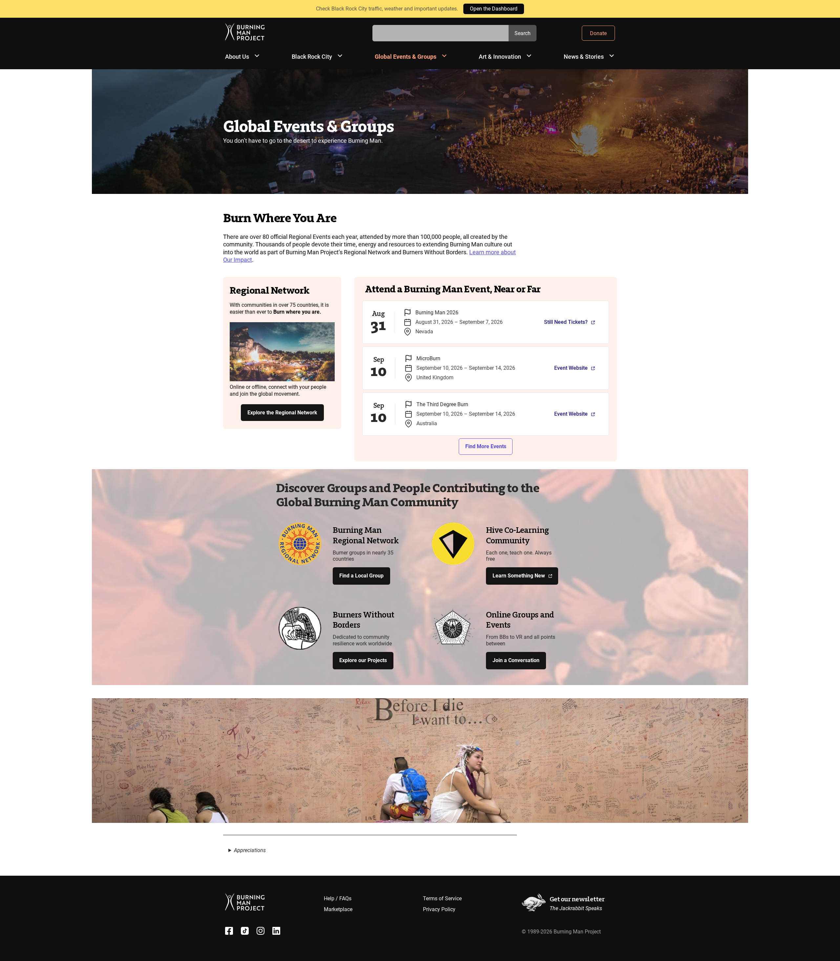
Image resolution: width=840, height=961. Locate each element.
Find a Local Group (361, 576)
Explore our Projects (363, 660)
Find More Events (485, 446)
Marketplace (338, 909)
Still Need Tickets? (566, 322)
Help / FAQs (337, 898)
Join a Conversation (516, 660)
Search (522, 33)
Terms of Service (442, 898)
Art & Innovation (500, 56)
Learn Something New (519, 576)
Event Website (571, 368)
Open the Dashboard (493, 9)
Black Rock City (312, 56)
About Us (237, 56)
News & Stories (584, 56)
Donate (598, 33)
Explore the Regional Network (282, 412)
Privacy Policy (439, 909)
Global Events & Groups (405, 56)
